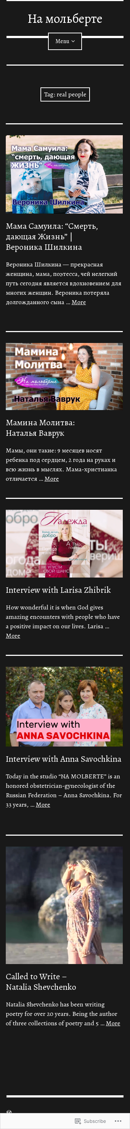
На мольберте (65, 18)
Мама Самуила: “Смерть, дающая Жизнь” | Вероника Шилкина (52, 236)
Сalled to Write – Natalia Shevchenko (41, 982)
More (79, 302)
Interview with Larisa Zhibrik (58, 590)
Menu (62, 41)
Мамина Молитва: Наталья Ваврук (40, 428)
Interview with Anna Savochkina (63, 759)
